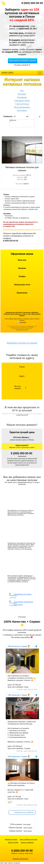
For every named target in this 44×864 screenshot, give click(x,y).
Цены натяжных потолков (28, 839)
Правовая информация (20, 859)
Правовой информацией (22, 329)
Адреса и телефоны (27, 842)
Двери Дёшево (27, 831)
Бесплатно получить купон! (22, 60)
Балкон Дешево (28, 827)
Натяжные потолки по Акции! (22, 342)
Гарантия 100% (13, 842)
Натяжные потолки (11, 839)
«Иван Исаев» (29, 853)
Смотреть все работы (24, 812)
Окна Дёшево (27, 824)
